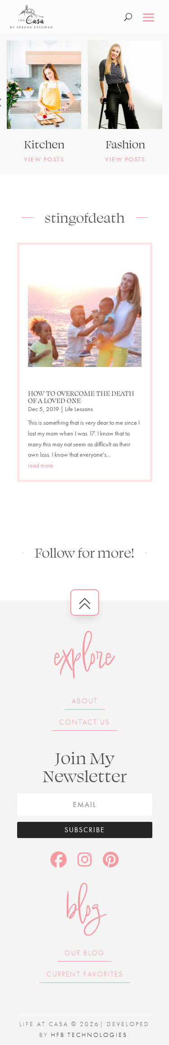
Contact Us (84, 722)
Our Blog (84, 953)
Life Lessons (79, 409)
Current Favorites (84, 974)
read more (40, 465)
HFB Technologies (89, 1035)
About (85, 701)
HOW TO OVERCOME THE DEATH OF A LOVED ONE (81, 397)
